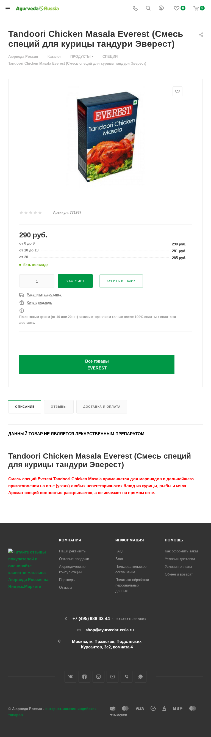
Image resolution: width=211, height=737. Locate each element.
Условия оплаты (178, 567)
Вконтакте (70, 677)
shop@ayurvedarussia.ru (109, 630)
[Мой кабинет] (161, 8)
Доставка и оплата (102, 406)
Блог (119, 559)
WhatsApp (140, 677)
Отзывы (59, 406)
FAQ (119, 551)
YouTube (112, 677)
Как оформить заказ (181, 551)
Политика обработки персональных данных (132, 585)
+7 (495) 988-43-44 (91, 619)
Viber (126, 677)
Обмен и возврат (179, 574)
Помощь (174, 540)
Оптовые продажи (74, 559)
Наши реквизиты (72, 551)
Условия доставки (180, 559)
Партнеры (67, 580)
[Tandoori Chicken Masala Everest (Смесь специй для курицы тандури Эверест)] (105, 138)
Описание (24, 406)
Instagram (98, 677)
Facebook (84, 677)
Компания (70, 540)
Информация (129, 540)
